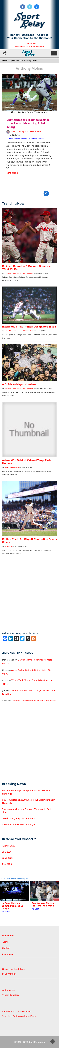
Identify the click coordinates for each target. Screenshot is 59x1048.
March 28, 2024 (13, 135)
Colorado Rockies (36, 139)
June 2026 (7, 858)
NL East (35, 911)
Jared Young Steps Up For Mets (18, 818)
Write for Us (29, 43)
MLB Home (8, 935)
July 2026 (7, 852)
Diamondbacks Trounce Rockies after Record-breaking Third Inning (28, 123)
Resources (7, 954)
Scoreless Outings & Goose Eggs (19, 1016)
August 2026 (8, 845)
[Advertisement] (29, 591)
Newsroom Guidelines (13, 969)
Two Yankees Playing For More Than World (13, 904)
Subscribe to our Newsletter (29, 46)
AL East (5, 908)
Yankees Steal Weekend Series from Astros (33, 700)
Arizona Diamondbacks (16, 139)
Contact (6, 948)
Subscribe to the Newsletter (16, 1011)
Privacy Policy (9, 974)
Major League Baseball (11, 61)
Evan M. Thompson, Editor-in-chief (26, 132)
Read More (12, 173)
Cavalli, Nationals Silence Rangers (19, 824)
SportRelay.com (36, 1042)
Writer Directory (10, 995)
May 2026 (7, 864)
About (5, 942)
